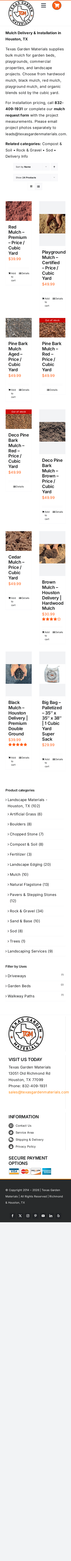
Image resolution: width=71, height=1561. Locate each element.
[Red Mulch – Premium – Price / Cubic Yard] (19, 211)
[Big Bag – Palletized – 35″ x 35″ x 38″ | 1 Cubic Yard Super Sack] (52, 674)
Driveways (17, 976)
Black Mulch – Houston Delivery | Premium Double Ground (18, 718)
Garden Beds (19, 986)
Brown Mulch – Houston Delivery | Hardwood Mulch (53, 595)
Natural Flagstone (26, 884)
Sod (49, 150)
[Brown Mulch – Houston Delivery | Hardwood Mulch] (52, 553)
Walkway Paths (21, 996)
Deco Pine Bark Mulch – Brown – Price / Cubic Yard (52, 476)
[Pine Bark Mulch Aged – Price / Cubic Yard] (19, 327)
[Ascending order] (54, 167)
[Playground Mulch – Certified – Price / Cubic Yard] (52, 223)
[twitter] (20, 1216)
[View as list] (38, 186)
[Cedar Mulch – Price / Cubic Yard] (19, 541)
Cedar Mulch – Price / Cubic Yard (16, 567)
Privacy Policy (26, 1146)
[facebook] (12, 1216)
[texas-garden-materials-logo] (22, 2)
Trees (15, 941)
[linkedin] (51, 1216)
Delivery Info (16, 156)
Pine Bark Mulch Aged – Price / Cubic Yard (18, 356)
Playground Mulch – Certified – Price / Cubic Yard (54, 265)
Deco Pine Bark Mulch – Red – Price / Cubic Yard (18, 450)
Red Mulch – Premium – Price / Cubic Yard (17, 240)
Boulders (18, 824)
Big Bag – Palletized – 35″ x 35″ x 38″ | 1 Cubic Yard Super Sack (52, 721)
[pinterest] (35, 1216)
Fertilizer (18, 854)
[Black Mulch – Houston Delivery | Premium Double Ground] (19, 674)
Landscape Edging (26, 864)
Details (25, 273)
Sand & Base (21, 921)
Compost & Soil (23, 844)
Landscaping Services (27, 951)
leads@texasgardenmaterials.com (35, 134)
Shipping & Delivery (30, 1139)
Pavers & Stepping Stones (33, 894)
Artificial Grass (23, 814)
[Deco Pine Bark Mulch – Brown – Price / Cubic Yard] (52, 431)
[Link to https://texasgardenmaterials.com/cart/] (56, 5)
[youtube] (43, 1216)
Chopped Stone (24, 834)
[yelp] (58, 1216)
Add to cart (13, 277)
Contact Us (23, 1125)
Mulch (15, 874)
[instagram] (28, 1216)
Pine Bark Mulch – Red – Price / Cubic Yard (52, 356)
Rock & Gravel (29, 150)
